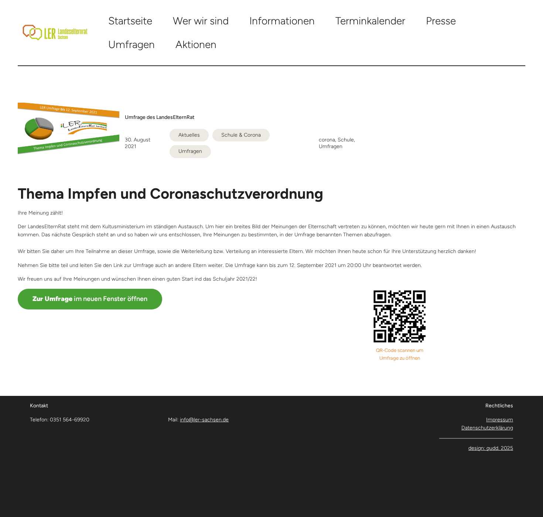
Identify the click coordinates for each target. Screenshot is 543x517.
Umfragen (190, 151)
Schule (346, 140)
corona (327, 140)
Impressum (499, 420)
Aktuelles (189, 135)
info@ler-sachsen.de (204, 420)
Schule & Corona (241, 135)
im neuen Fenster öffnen (90, 299)
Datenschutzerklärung (487, 428)
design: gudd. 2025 (490, 448)
